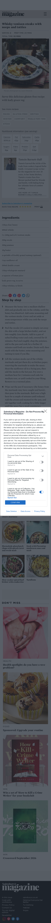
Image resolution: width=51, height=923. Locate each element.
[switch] (41, 462)
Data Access (25, 511)
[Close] (46, 412)
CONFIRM (15, 502)
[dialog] (25, 461)
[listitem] (25, 456)
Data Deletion (11, 511)
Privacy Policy (39, 511)
